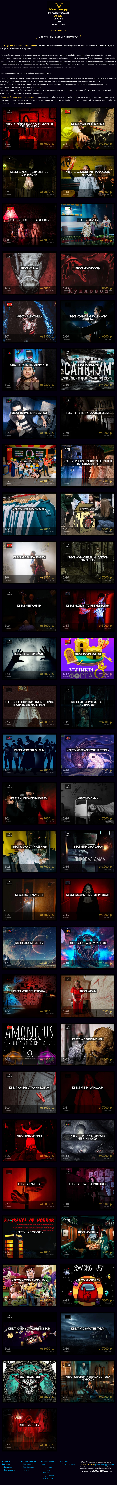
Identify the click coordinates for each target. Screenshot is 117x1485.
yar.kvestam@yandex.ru (104, 1464)
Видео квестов (48, 1476)
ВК (58, 27)
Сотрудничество (68, 1464)
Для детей (58, 16)
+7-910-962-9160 (58, 30)
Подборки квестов (28, 1461)
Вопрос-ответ (58, 24)
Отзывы (58, 22)
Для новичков (28, 1464)
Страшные (58, 19)
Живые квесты (48, 1479)
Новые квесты (9, 1470)
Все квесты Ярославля (58, 13)
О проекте (64, 1461)
